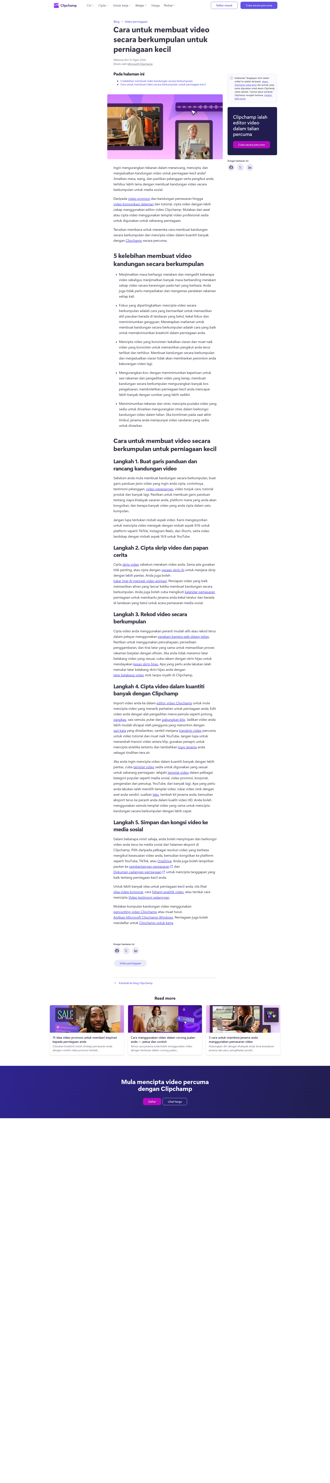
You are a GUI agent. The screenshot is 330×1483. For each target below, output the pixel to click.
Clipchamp (134, 240)
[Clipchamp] (65, 5)
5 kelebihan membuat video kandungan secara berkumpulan (156, 81)
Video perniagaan (136, 22)
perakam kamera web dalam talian (183, 636)
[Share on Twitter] (240, 167)
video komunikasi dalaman (133, 204)
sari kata (119, 730)
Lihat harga (175, 1101)
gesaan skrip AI (172, 569)
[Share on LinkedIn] (249, 167)
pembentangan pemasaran (151, 866)
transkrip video (190, 730)
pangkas (119, 719)
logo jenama (187, 747)
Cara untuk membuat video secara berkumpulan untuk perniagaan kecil (163, 84)
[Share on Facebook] (231, 167)
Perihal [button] (168, 5)
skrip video (130, 564)
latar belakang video (128, 675)
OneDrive (164, 860)
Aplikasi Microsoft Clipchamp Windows (143, 917)
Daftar (152, 1101)
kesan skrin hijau (145, 664)
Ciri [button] (89, 5)
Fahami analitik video (168, 891)
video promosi (139, 198)
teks (156, 794)
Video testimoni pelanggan (148, 897)
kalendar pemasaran (200, 591)
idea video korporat (128, 891)
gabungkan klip (173, 719)
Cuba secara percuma (259, 5)
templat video (143, 766)
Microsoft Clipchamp (140, 64)
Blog (116, 22)
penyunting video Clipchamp (135, 911)
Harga (155, 5)
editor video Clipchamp (174, 703)
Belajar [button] (139, 5)
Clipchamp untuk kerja (156, 922)
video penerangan (159, 488)
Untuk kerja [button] (120, 5)
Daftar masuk (224, 5)
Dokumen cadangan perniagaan (139, 871)
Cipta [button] (102, 5)
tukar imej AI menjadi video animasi (140, 580)
